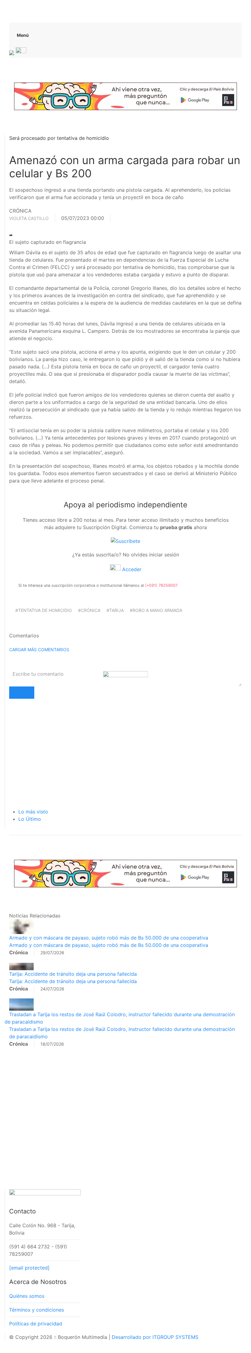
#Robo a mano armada (156, 610)
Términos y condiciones (36, 1310)
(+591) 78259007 (161, 585)
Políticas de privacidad (35, 1323)
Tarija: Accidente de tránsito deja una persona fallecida (73, 974)
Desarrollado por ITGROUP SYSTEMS (155, 1337)
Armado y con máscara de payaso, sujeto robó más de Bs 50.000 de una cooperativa (108, 938)
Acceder (131, 569)
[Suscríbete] (125, 541)
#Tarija (115, 610)
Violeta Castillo (29, 218)
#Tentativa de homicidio (43, 610)
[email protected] (29, 1268)
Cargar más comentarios (39, 649)
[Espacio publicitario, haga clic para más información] (125, 96)
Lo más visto (33, 812)
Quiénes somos (26, 1296)
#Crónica (89, 610)
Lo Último (29, 819)
